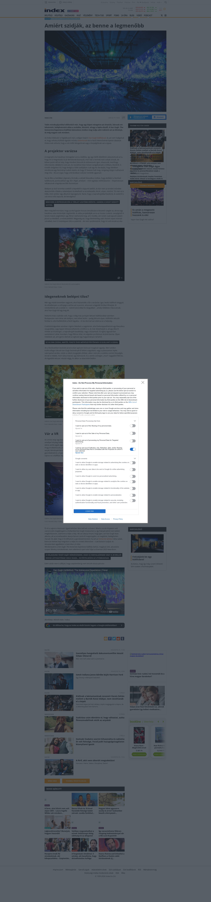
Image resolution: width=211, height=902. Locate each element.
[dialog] (105, 451)
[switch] (133, 425)
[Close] (143, 383)
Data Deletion (93, 519)
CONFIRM (90, 511)
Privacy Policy (118, 519)
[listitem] (105, 421)
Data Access (105, 519)
